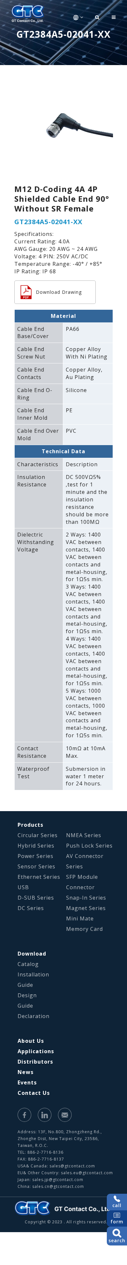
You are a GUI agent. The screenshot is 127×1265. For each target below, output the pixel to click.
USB (23, 887)
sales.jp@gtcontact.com (57, 1179)
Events (27, 1082)
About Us (31, 1040)
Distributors (35, 1061)
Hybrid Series (36, 845)
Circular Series (38, 835)
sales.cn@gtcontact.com (58, 1186)
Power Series (35, 856)
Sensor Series (36, 866)
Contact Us (34, 1092)
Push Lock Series (89, 845)
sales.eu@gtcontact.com (87, 1173)
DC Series (31, 908)
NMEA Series (83, 835)
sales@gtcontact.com (72, 1166)
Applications (36, 1051)
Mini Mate (80, 918)
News (26, 1072)
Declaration (33, 1016)
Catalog (28, 964)
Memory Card (84, 928)
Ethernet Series (39, 876)
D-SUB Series (36, 897)
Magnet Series (86, 908)
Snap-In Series (86, 897)
